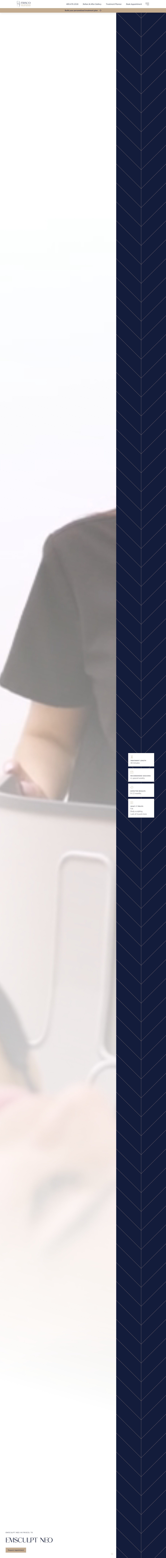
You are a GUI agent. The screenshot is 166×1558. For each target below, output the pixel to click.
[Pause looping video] (112, 1554)
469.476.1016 (72, 4)
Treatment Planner (114, 4)
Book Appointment (134, 4)
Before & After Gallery (92, 4)
